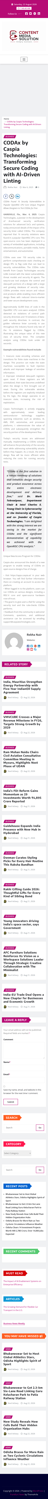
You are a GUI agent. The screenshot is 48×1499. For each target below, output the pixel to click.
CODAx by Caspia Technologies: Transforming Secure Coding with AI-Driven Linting (22, 124)
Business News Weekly (14, 1323)
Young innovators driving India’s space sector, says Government (21, 924)
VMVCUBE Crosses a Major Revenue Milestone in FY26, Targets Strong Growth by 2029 (22, 722)
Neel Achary (13, 697)
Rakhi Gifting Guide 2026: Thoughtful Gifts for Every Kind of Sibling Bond (21, 892)
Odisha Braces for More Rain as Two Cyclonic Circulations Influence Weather (23, 1455)
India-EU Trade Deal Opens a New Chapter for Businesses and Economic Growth (23, 998)
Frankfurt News (17, 1494)
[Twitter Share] (11, 196)
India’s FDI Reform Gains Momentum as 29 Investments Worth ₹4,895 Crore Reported (22, 796)
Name (6, 1062)
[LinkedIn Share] (17, 196)
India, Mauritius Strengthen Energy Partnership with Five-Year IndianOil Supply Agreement (22, 687)
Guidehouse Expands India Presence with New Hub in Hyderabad (22, 829)
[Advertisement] (24, 89)
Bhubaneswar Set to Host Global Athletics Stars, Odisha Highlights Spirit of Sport (25, 1197)
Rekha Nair (12, 187)
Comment (8, 1039)
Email (6, 1074)
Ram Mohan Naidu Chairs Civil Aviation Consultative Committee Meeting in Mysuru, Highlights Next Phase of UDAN (22, 759)
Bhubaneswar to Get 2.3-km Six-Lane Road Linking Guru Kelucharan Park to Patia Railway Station (23, 1207)
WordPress (38, 1491)
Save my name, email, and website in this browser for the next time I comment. (22, 1091)
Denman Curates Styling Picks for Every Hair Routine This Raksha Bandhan (23, 861)
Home (6, 119)
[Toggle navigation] (24, 59)
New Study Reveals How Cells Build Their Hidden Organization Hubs (20, 1425)
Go (40, 1127)
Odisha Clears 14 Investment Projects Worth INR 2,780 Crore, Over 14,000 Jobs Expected (24, 1230)
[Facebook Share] (5, 196)
